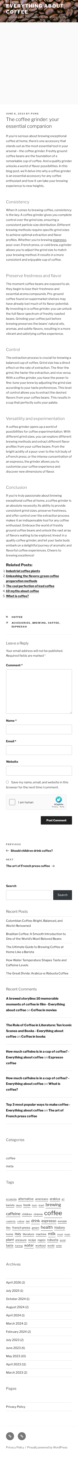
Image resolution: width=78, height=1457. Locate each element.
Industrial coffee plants (23, 571)
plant (10, 1240)
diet (28, 1221)
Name (11, 720)
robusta (52, 1240)
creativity (11, 1221)
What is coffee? (17, 596)
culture (20, 1221)
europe (62, 1221)
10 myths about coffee (22, 591)
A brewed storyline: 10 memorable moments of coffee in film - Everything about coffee (35, 1004)
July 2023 (13, 1340)
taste (9, 1245)
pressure (21, 1240)
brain (34, 1205)
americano (41, 1198)
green (35, 1227)
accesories (21, 622)
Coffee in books (33, 1036)
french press (21, 1228)
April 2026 (13, 1282)
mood (60, 1234)
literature (28, 1234)
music (67, 1234)
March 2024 (14, 1323)
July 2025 (13, 1291)
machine (41, 1234)
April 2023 (13, 1364)
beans (19, 1205)
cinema (38, 1214)
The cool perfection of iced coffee (30, 586)
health (47, 1227)
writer (59, 1246)
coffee (17, 617)
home (9, 1234)
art (63, 1199)
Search (11, 886)
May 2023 (13, 1356)
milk (52, 1234)
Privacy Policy (15, 1407)
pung (35, 113)
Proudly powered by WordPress (47, 1447)
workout (40, 1245)
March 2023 (14, 1372)
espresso (59, 240)
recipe (32, 1240)
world (50, 1245)
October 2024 (16, 1299)
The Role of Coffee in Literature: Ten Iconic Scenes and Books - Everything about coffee (39, 1031)
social (63, 1240)
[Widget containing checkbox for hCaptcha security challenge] (36, 802)
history (59, 1228)
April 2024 (13, 1315)
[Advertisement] (39, 63)
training (19, 1246)
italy (18, 1234)
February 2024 (16, 1332)
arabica (55, 1199)
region (42, 1240)
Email (11, 741)
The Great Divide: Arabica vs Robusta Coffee (37, 973)
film (8, 1227)
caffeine (13, 1213)
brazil (41, 1205)
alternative (26, 1199)
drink (35, 1221)
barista (10, 1205)
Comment (14, 665)
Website (12, 762)
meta (9, 1166)
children (27, 1214)
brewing (39, 622)
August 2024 (15, 1307)
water (29, 1245)
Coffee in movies (44, 1010)
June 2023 (13, 1348)
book (26, 1205)
